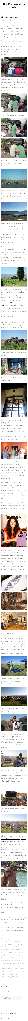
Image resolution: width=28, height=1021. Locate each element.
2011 (6, 941)
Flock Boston (5, 949)
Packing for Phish (7, 958)
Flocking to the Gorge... (11, 17)
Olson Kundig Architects (12, 955)
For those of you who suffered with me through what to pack (13, 838)
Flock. (8, 561)
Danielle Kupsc (15, 947)
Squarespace (14, 1013)
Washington (10, 963)
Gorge (13, 949)
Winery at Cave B (12, 977)
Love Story (13, 939)
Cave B (3, 252)
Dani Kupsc (5, 947)
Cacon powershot (15, 941)
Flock (15, 930)
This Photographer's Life (14, 5)
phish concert (15, 960)
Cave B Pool (18, 944)
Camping (4, 944)
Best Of (5, 939)
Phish (8, 960)
